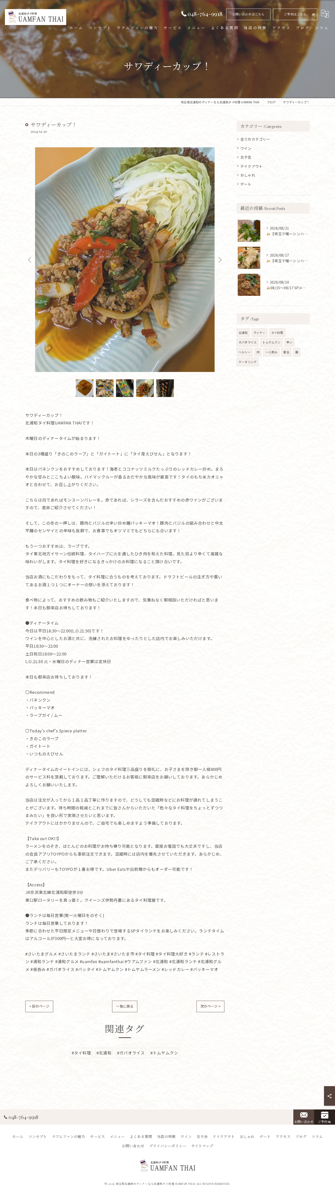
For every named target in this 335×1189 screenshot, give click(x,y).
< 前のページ (39, 1006)
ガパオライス (248, 342)
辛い (289, 342)
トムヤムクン (271, 342)
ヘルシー (245, 352)
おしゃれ (247, 175)
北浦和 (243, 332)
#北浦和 (104, 1053)
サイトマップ (202, 1145)
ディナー (259, 332)
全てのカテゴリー (255, 139)
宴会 (286, 352)
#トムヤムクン (164, 1053)
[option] (124, 259)
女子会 (246, 157)
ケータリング (248, 362)
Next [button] (219, 259)
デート (246, 184)
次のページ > (210, 1006)
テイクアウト (251, 166)
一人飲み (271, 352)
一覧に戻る (124, 1006)
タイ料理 (277, 332)
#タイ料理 (81, 1053)
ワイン (246, 148)
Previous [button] (30, 259)
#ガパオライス (131, 1053)
